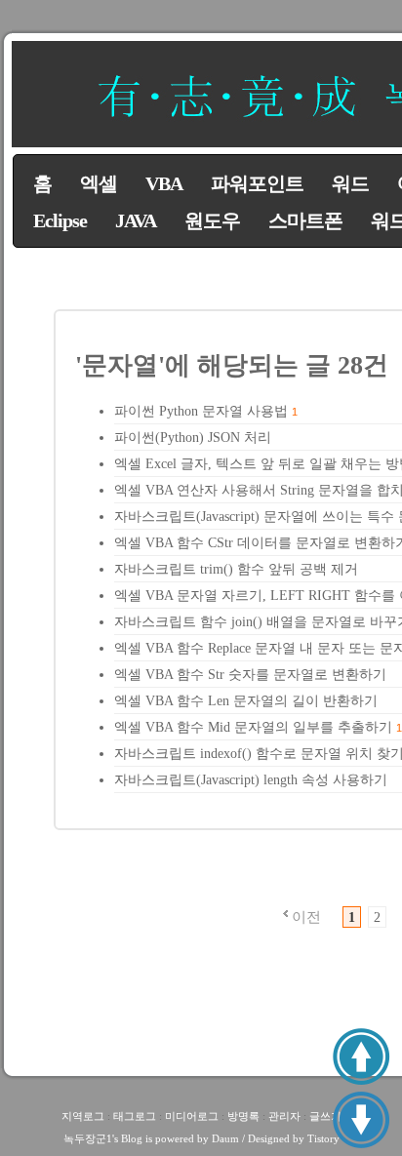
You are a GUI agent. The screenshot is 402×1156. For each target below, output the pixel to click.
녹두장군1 (87, 1138)
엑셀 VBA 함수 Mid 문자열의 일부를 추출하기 (253, 727)
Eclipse (60, 220)
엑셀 (98, 183)
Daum (225, 1138)
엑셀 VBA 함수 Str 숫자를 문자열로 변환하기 (250, 674)
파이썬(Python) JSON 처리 (192, 437)
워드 (350, 183)
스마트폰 (305, 220)
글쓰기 (325, 1116)
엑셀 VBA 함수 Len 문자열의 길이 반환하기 (246, 701)
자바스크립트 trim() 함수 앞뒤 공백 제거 (236, 569)
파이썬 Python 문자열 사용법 (201, 411)
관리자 (284, 1116)
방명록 (243, 1116)
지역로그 (82, 1116)
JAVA (135, 220)
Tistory (323, 1138)
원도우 (212, 220)
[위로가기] (361, 1056)
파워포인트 (257, 183)
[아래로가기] (361, 1120)
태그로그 (134, 1116)
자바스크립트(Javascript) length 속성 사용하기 (250, 780)
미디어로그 (192, 1116)
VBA (163, 183)
